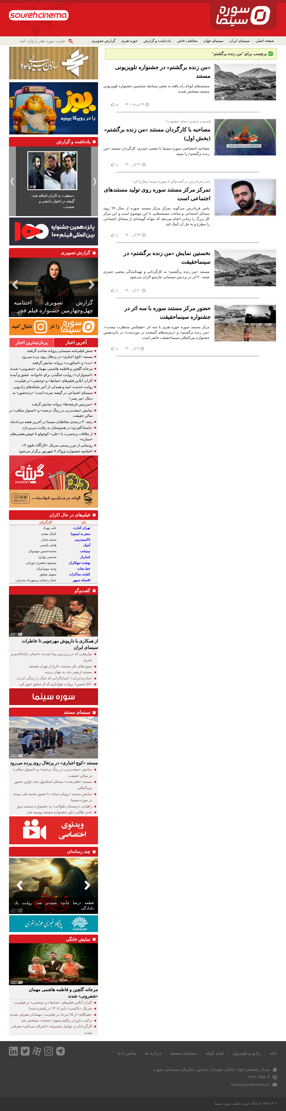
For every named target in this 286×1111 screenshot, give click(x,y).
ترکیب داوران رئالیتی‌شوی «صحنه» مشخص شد (56, 1020)
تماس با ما (127, 1053)
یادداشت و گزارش (157, 41)
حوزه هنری (129, 41)
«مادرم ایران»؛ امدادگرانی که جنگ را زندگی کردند (54, 678)
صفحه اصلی (265, 41)
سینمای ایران (239, 41)
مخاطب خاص (187, 41)
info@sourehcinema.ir (250, 1084)
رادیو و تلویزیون (246, 1053)
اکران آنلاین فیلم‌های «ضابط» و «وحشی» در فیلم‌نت (54, 381)
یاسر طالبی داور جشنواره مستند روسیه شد (59, 812)
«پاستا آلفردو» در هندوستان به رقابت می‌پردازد (57, 428)
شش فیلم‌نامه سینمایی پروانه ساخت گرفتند (60, 351)
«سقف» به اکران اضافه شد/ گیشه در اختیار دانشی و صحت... (53, 201)
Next (92, 284)
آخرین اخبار (76, 342)
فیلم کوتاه (214, 1053)
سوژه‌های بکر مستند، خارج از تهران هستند (60, 666)
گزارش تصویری (103, 41)
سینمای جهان (213, 41)
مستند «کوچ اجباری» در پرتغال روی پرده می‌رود (57, 356)
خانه (273, 1053)
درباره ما (153, 1053)
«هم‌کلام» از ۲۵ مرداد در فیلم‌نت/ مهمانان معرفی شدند (51, 1014)
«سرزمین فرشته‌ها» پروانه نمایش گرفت (62, 404)
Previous (14, 284)
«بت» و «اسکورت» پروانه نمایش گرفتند (62, 363)
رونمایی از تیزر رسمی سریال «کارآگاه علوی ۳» (57, 445)
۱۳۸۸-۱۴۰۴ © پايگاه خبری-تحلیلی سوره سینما (245, 1103)
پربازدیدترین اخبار (31, 342)
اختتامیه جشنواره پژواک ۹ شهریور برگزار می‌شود (56, 451)
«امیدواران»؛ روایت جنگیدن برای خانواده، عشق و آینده (51, 375)
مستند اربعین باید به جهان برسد (68, 672)
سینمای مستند (183, 1053)
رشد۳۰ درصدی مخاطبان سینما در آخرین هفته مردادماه (51, 422)
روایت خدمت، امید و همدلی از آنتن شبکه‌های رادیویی (53, 387)
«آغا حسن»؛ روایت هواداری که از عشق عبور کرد (55, 684)
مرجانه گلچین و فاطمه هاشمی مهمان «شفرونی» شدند (51, 369)
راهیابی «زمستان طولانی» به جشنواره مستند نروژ (54, 806)
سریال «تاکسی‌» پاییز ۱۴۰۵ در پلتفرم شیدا (60, 1008)
